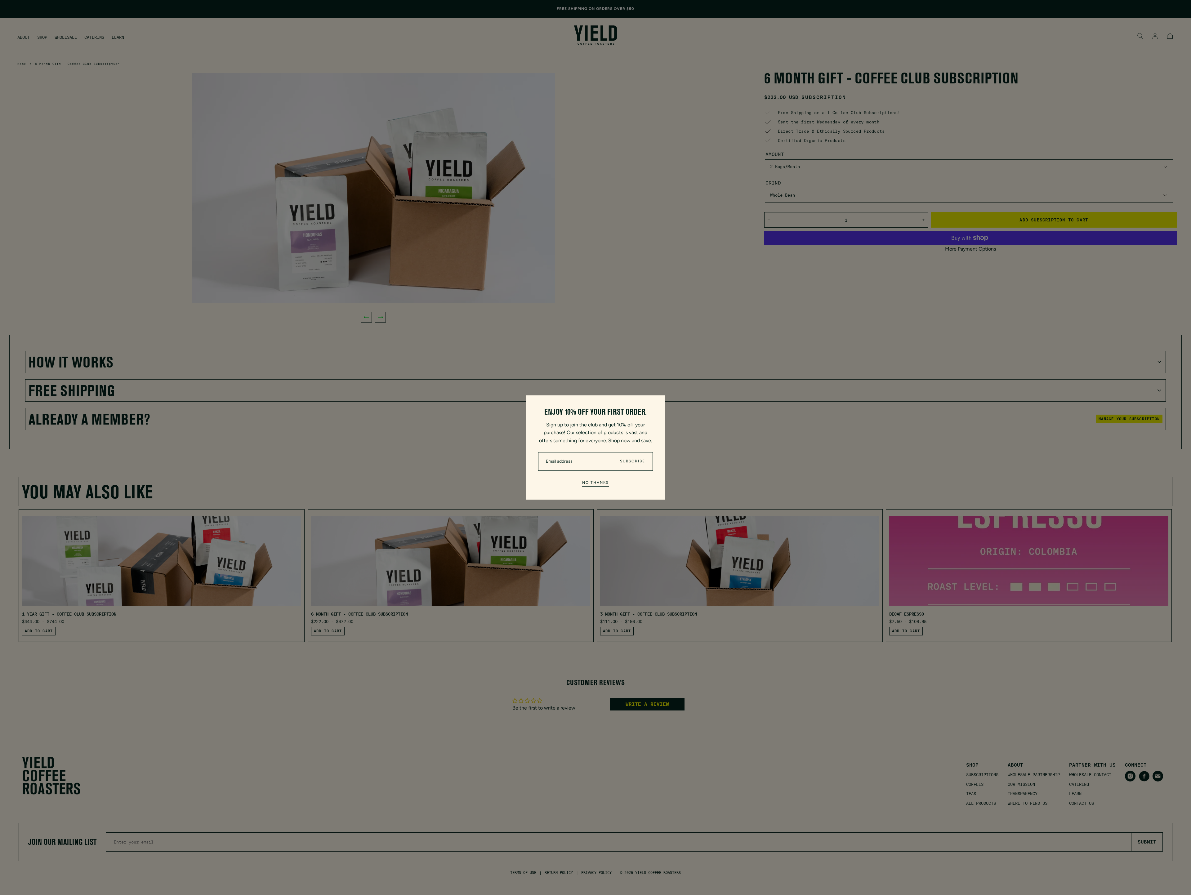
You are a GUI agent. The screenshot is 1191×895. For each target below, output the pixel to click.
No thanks (595, 482)
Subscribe (632, 461)
